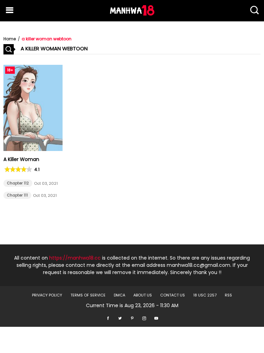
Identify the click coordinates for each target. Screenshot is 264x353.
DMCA (119, 295)
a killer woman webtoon (47, 39)
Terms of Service (88, 295)
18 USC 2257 (205, 295)
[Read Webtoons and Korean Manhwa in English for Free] (132, 13)
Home (9, 39)
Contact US (172, 295)
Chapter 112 (18, 183)
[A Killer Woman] (33, 149)
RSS (228, 295)
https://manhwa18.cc (75, 257)
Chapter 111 (17, 195)
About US (142, 295)
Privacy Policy (47, 295)
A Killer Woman (21, 159)
